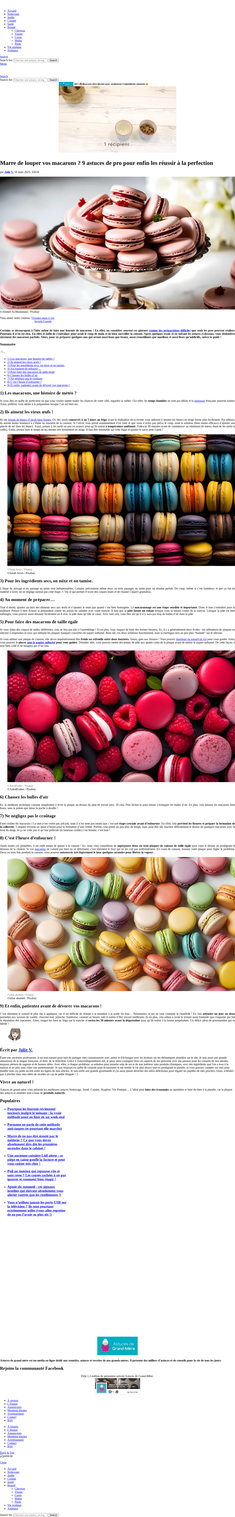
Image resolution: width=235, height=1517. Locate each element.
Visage (19, 33)
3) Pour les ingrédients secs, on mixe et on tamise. (36, 365)
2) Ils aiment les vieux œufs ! (24, 362)
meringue (199, 400)
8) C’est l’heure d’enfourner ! (24, 381)
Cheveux (20, 30)
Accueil (11, 10)
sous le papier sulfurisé (41, 642)
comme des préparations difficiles (170, 330)
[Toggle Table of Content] (3, 352)
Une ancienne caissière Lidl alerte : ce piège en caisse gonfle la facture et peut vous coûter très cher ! (36, 1160)
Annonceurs (14, 1407)
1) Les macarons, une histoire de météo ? (31, 358)
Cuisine (11, 20)
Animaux (12, 50)
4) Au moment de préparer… (24, 368)
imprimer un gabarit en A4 (191, 639)
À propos (12, 1400)
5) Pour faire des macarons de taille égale (31, 372)
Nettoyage (13, 14)
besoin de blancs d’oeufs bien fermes (29, 419)
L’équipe (12, 1403)
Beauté (11, 27)
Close (3, 1462)
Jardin (10, 17)
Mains (18, 40)
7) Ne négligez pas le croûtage (24, 378)
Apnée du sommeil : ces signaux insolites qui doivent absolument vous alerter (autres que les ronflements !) (35, 1191)
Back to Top (7, 1452)
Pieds (18, 43)
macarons (40, 849)
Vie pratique (14, 47)
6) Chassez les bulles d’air (22, 375)
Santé (10, 24)
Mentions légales (17, 1410)
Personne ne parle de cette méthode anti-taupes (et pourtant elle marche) (34, 1126)
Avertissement (15, 1413)
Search (53, 60)
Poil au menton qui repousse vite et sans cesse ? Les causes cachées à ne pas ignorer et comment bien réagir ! (36, 1175)
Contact (11, 1417)
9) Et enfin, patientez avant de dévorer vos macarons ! (38, 385)
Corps (18, 37)
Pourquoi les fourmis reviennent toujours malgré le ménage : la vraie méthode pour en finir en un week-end (36, 1113)
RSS (10, 1420)
